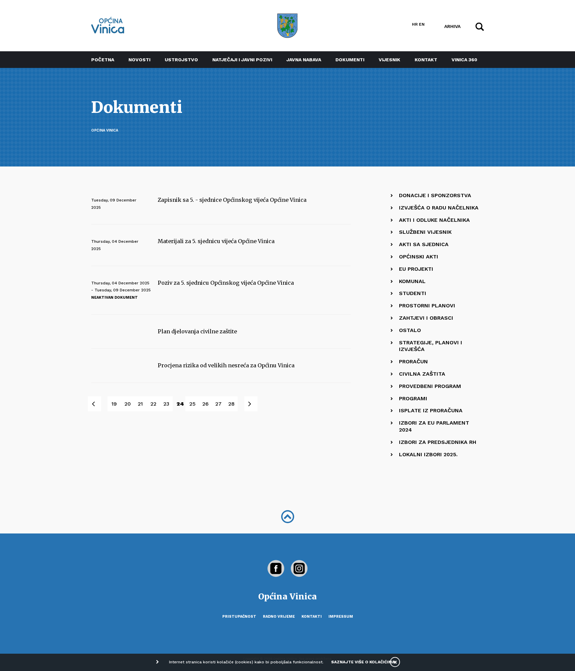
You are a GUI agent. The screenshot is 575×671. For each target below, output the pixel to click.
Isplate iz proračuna (431, 410)
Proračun (413, 361)
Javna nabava (304, 59)
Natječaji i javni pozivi (242, 59)
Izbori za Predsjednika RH (437, 442)
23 (166, 404)
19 (114, 404)
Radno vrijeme (279, 616)
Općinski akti (418, 256)
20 (127, 404)
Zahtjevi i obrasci (426, 318)
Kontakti (311, 616)
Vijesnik (389, 59)
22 (153, 404)
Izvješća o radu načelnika (439, 207)
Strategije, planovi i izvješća (430, 346)
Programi (413, 398)
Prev (98, 404)
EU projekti (416, 269)
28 (231, 404)
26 (205, 404)
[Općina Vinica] (107, 25)
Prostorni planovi (427, 305)
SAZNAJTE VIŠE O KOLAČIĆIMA (363, 662)
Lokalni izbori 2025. (428, 454)
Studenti (412, 293)
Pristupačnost (239, 616)
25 (192, 404)
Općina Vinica (104, 130)
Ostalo (410, 330)
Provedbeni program (430, 386)
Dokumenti (349, 59)
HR (415, 24)
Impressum (340, 616)
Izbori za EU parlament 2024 (434, 426)
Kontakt (426, 59)
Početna (102, 59)
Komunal (412, 281)
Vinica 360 (464, 59)
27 (218, 404)
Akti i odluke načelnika (434, 220)
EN (422, 24)
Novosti (139, 59)
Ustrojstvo (181, 59)
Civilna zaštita (422, 374)
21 (140, 404)
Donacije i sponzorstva (435, 195)
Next (254, 404)
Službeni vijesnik (425, 232)
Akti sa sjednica (424, 244)
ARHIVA (452, 26)
